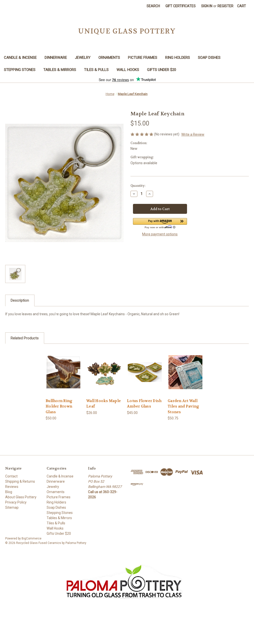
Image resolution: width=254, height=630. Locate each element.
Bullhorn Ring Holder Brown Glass (59, 406)
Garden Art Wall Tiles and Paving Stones (183, 406)
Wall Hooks (128, 69)
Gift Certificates (180, 6)
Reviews (11, 487)
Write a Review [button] (192, 134)
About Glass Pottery (20, 497)
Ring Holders (177, 57)
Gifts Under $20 (161, 69)
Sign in (206, 6)
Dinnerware (56, 57)
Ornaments (109, 57)
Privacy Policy (16, 502)
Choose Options (104, 372)
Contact (11, 476)
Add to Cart (63, 372)
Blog (8, 492)
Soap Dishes (209, 57)
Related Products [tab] (25, 338)
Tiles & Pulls (96, 69)
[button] (160, 223)
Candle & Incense (20, 57)
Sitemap (12, 507)
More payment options (160, 234)
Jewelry (83, 57)
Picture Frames (142, 57)
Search (153, 6)
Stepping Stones (19, 69)
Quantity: (137, 186)
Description (20, 300)
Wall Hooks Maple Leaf (103, 403)
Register (225, 6)
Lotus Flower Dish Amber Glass (144, 403)
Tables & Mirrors (59, 69)
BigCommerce (31, 538)
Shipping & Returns (20, 481)
